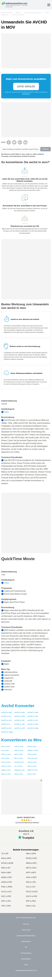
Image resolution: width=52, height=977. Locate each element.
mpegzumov (19, 770)
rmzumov (18, 766)
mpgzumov (6, 770)
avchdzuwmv (33, 724)
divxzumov (32, 754)
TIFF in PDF (6, 906)
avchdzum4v (19, 716)
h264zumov (32, 770)
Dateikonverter (6, 13)
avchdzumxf (33, 720)
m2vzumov (6, 762)
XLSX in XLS (6, 892)
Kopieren (45, 149)
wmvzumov (6, 754)
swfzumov (32, 746)
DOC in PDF (6, 896)
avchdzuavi (6, 716)
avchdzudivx (6, 728)
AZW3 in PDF (6, 882)
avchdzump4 (33, 712)
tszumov (5, 750)
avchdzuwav (19, 712)
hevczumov (32, 758)
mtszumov (5, 746)
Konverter (17, 705)
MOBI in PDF (6, 877)
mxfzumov (18, 746)
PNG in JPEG (6, 887)
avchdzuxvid (19, 728)
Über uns (26, 924)
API (26, 947)
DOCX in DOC (32, 892)
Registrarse (26, 94)
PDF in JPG (6, 901)
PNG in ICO (31, 906)
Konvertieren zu (21, 740)
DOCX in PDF (31, 896)
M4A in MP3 (6, 858)
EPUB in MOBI (7, 863)
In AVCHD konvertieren (33, 13)
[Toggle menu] (48, 5)
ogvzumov (32, 766)
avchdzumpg (33, 728)
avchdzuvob (19, 724)
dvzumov (5, 758)
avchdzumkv (33, 716)
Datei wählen (26, 86)
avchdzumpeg (7, 732)
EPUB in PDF (31, 858)
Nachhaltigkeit (26, 959)
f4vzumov (18, 758)
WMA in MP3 (31, 863)
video (6, 412)
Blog (26, 965)
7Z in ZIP (4, 854)
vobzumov (18, 750)
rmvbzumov (6, 766)
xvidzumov (32, 762)
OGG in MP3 (31, 877)
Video (18, 13)
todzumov (18, 774)
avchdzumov (6, 720)
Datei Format (26, 930)
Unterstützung (26, 941)
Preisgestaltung (26, 953)
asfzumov (18, 754)
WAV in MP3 (31, 854)
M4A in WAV (6, 872)
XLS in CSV (30, 887)
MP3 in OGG (31, 868)
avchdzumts (19, 720)
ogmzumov (6, 774)
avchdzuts (5, 724)
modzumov (19, 762)
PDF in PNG (31, 901)
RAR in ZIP (5, 868)
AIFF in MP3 (31, 872)
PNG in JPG (31, 882)
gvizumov (32, 774)
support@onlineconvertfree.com (26, 970)
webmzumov (33, 750)
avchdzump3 (6, 712)
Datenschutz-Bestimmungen (26, 936)
